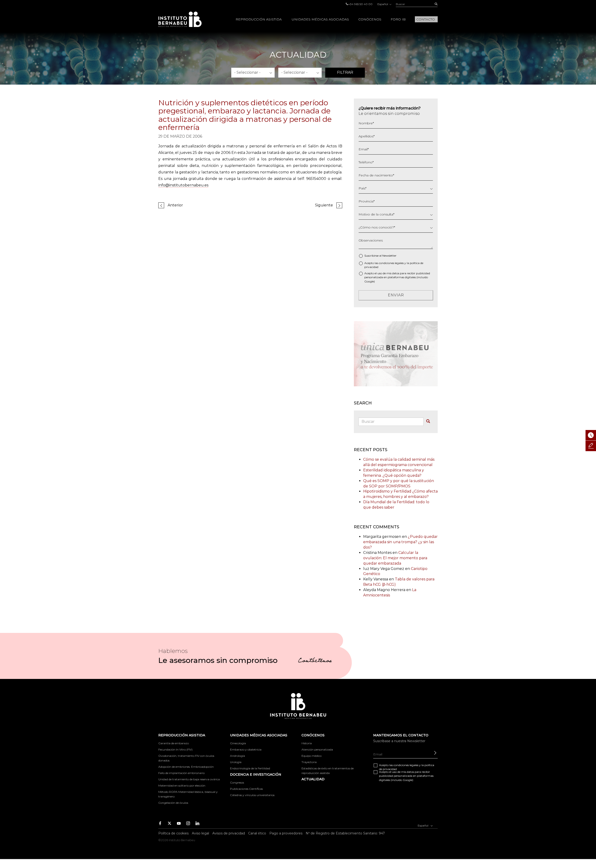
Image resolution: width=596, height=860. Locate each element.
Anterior (175, 205)
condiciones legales (391, 263)
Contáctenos (315, 661)
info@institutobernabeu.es (183, 185)
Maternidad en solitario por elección (181, 785)
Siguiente (324, 205)
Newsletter (389, 255)
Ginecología (238, 743)
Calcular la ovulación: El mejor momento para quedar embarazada (395, 558)
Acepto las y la (393, 265)
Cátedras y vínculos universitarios (252, 795)
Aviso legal (200, 833)
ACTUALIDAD (313, 779)
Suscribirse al (380, 255)
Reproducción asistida (259, 19)
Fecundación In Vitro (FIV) (175, 749)
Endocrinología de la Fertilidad (250, 768)
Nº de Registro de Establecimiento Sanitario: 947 (345, 833)
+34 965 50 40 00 (360, 4)
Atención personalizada (317, 749)
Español (383, 4)
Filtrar (345, 72)
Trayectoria (309, 762)
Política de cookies (173, 833)
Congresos (237, 782)
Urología (235, 762)
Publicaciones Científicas (246, 789)
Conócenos (369, 19)
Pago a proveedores (285, 833)
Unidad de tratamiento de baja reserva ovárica (189, 779)
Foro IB (398, 19)
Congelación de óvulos (173, 802)
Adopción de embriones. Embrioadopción (186, 766)
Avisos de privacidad (228, 833)
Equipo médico (311, 755)
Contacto (425, 19)
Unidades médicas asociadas (320, 19)
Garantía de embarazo (173, 743)
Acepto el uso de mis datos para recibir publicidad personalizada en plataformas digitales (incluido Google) (397, 277)
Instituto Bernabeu (180, 19)
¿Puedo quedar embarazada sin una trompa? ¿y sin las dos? (400, 541)
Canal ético (257, 833)
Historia (306, 743)
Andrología (237, 755)
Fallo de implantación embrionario (181, 773)
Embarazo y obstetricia (245, 749)
